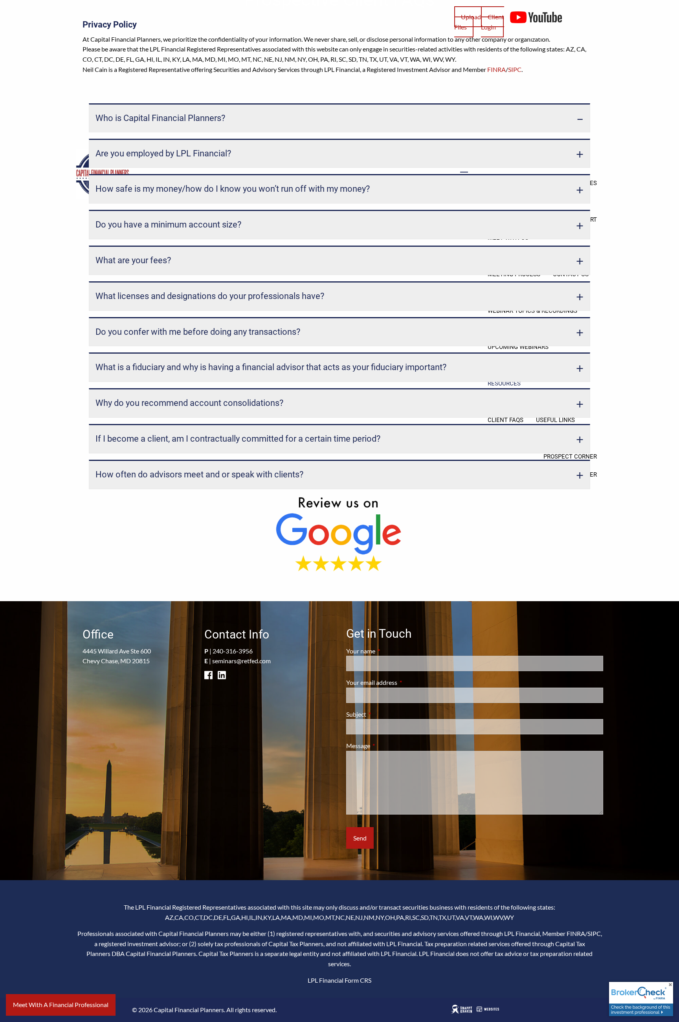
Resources (504, 383)
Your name (389, 651)
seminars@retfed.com (241, 660)
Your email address (400, 682)
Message (386, 745)
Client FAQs (505, 420)
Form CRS (358, 980)
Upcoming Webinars (518, 346)
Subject (384, 714)
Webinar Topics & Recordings (532, 310)
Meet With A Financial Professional (60, 1004)
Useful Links (555, 420)
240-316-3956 (233, 651)
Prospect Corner (570, 456)
